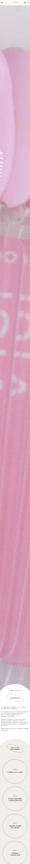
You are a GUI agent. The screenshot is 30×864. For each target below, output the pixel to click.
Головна (12, 690)
